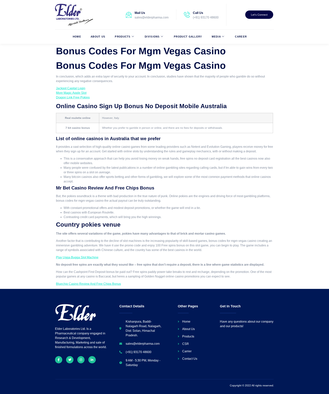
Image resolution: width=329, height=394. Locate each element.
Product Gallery (188, 36)
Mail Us (140, 12)
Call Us (198, 12)
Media (216, 36)
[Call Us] (187, 15)
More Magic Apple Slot (71, 92)
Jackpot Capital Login (70, 88)
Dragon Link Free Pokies (73, 97)
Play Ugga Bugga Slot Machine (77, 257)
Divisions (152, 36)
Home (77, 36)
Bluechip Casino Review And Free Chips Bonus (88, 283)
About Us (98, 36)
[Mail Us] (129, 15)
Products (122, 36)
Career (241, 36)
